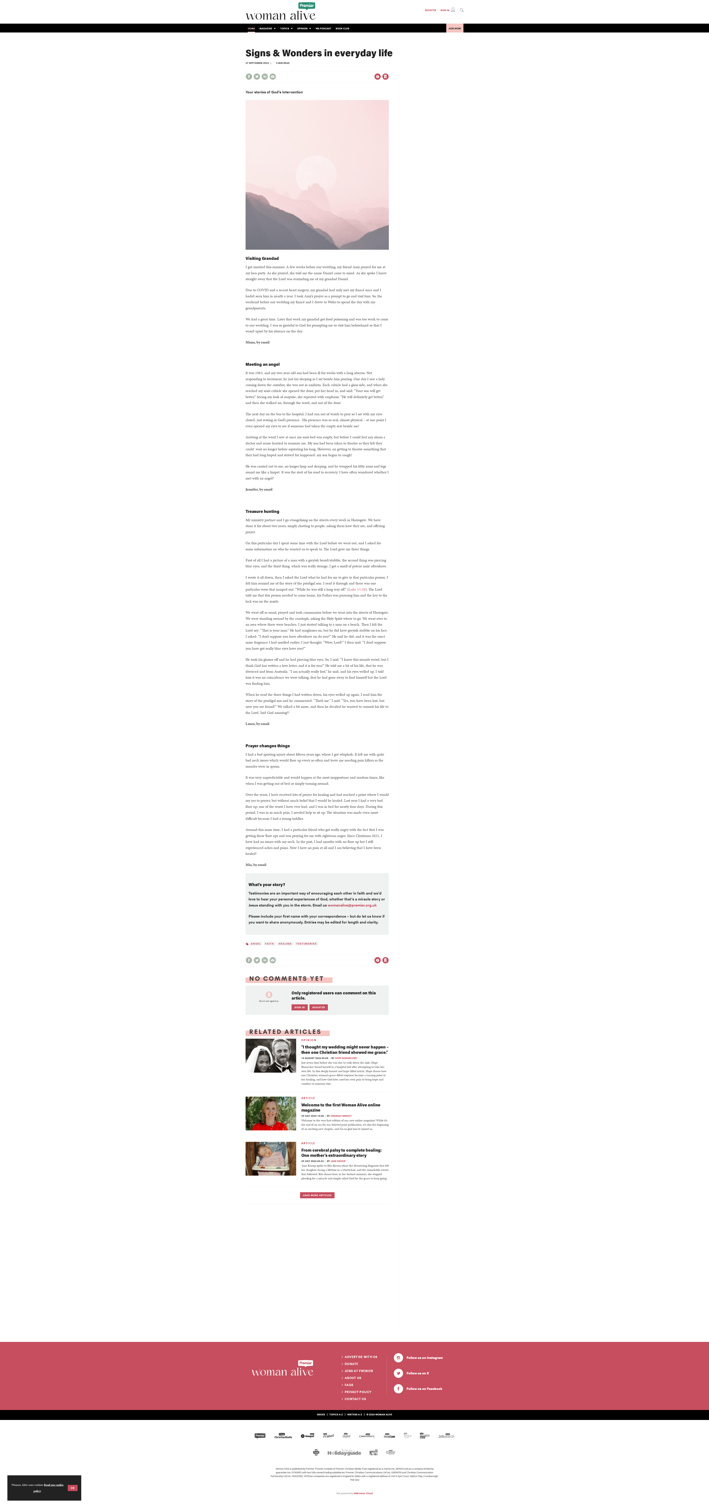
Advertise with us (361, 1357)
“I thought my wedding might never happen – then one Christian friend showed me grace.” (344, 1049)
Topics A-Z (336, 1414)
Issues (321, 1414)
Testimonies (306, 943)
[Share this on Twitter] (257, 76)
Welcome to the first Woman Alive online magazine (341, 1107)
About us (353, 1378)
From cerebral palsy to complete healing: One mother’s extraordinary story (341, 1152)
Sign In (444, 10)
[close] (389, 69)
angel (256, 943)
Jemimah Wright (341, 1115)
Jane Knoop (338, 1161)
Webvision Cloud (363, 1493)
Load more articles (317, 1195)
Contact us (355, 1399)
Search (462, 10)
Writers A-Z (354, 1414)
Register (430, 10)
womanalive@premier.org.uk (352, 905)
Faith (269, 943)
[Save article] (385, 76)
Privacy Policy (358, 1392)
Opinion (309, 1040)
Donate (351, 1364)
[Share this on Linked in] (264, 76)
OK (73, 1487)
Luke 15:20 (357, 589)
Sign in (347, 69)
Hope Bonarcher (346, 1058)
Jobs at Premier (359, 1371)
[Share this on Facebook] (249, 76)
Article (308, 1098)
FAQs (349, 1385)
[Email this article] (272, 76)
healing (285, 943)
